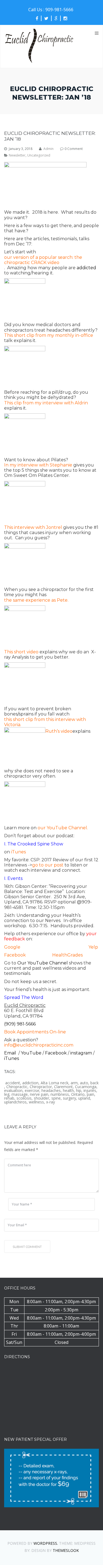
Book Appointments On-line (35, 1031)
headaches (51, 1090)
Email (10, 1053)
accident (12, 1083)
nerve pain (39, 1094)
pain (90, 1094)
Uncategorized (38, 155)
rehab (9, 1098)
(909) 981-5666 (20, 1024)
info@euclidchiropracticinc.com (38, 1045)
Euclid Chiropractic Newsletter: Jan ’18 (50, 136)
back (94, 1083)
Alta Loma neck (54, 1083)
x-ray (50, 1102)
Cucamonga (85, 1087)
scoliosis (24, 1098)
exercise (32, 1090)
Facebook (15, 955)
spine (56, 1098)
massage (20, 1094)
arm (74, 1083)
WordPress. (46, 1543)
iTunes (11, 1058)
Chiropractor (41, 1087)
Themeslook (66, 1550)
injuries (89, 1090)
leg (6, 1094)
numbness (60, 1094)
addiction (30, 1083)
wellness (36, 1102)
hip (78, 1090)
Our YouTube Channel (42, 963)
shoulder (41, 1098)
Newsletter (17, 155)
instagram (81, 1053)
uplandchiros (15, 1102)
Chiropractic (16, 1087)
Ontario (78, 1094)
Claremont (63, 1087)
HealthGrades (67, 955)
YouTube (32, 1053)
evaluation (13, 1090)
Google (12, 947)
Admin (48, 148)
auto (84, 1083)
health (68, 1090)
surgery (69, 1098)
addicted (86, 267)
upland (84, 1098)
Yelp (93, 947)
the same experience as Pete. (36, 600)
